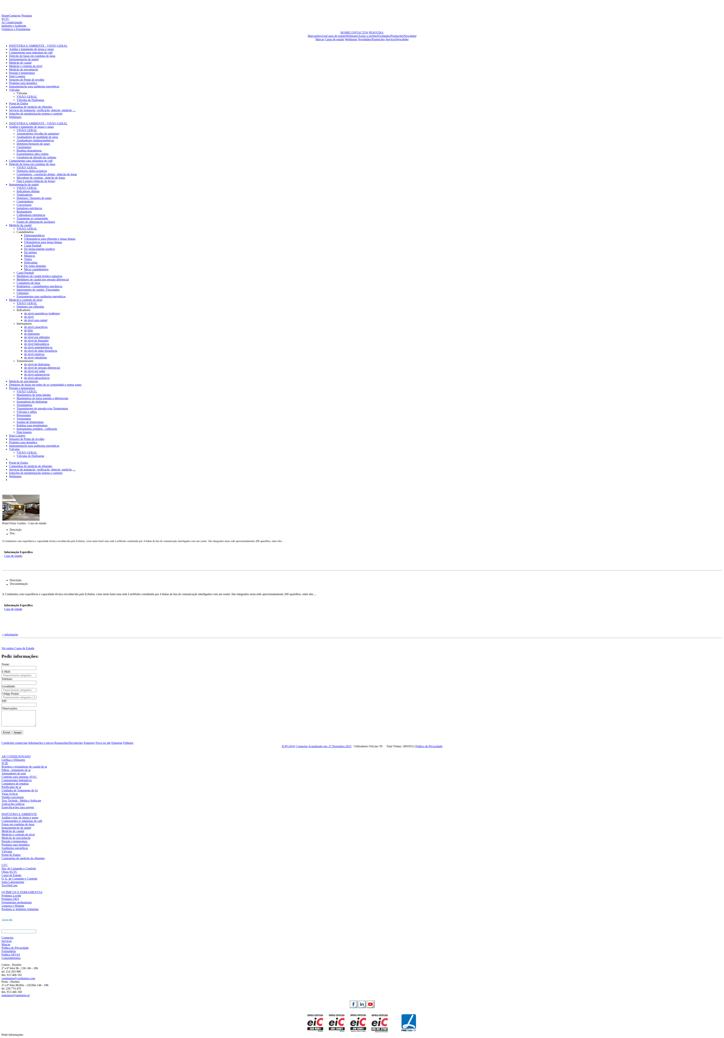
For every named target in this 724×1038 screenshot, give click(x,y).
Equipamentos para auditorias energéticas (41, 296)
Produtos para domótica (23, 83)
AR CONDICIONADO (16, 756)
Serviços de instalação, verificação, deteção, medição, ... (42, 110)
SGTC (5, 19)
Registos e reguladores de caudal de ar (24, 766)
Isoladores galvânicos (29, 208)
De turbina (30, 252)
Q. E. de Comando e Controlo (19, 878)
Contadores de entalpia (15, 783)
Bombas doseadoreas (29, 150)
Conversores (24, 204)
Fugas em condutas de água (18, 824)
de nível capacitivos (36, 327)
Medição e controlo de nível (25, 66)
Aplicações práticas (13, 804)
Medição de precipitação (23, 69)
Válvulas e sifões (27, 411)
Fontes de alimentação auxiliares (36, 221)
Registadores (24, 211)
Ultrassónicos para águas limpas (43, 242)
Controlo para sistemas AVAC (19, 776)
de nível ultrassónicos (37, 377)
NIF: (4, 701)
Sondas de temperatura (30, 422)
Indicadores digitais (28, 191)
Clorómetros (24, 147)
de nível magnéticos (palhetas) (42, 313)
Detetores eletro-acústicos (32, 170)
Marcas (312, 36)
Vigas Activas (10, 793)
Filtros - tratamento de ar (16, 770)
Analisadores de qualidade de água (37, 137)
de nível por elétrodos (37, 337)
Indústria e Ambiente (14, 25)
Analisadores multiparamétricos (35, 140)
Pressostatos (24, 415)
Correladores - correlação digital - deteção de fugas (47, 174)
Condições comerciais (15, 742)
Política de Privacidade (429, 746)
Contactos (15, 15)
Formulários (9, 951)
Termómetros (24, 405)
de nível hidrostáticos (36, 344)
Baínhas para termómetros (32, 425)
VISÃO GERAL (27, 96)
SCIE (5, 763)
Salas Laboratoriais (13, 882)
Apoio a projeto (367, 36)
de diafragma (32, 333)
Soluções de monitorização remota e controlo (35, 113)
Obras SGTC (9, 871)
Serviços (321, 36)
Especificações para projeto (18, 807)
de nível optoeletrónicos (38, 347)
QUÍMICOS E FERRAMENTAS (22, 892)
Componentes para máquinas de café (31, 52)
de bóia (28, 330)
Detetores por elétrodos (30, 306)
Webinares (352, 36)
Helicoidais (31, 262)
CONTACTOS (359, 32)
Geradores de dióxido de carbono (36, 157)
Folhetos (128, 742)
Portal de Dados (18, 103)
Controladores (25, 201)
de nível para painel (35, 320)
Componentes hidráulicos (17, 780)
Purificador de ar (11, 787)
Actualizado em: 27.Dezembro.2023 (329, 746)
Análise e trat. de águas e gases (20, 817)
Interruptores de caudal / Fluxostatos (38, 289)
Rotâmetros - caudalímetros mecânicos (39, 286)
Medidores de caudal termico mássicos (39, 276)
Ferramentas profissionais (17, 902)
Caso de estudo (13, 555)
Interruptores (24, 323)
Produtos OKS (10, 899)
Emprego (89, 742)
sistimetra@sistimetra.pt (16, 995)
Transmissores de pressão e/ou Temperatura (42, 408)
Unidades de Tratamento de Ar (20, 790)
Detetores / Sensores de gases (34, 198)
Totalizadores (24, 194)
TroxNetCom (9, 885)
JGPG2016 (288, 746)
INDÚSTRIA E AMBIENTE (19, 814)
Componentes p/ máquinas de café (22, 821)
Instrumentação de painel (24, 59)
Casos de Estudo (11, 875)
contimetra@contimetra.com (18, 978)
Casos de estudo (336, 36)
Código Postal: (10, 693)
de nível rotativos (34, 354)
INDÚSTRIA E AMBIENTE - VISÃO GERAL (38, 45)
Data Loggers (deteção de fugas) (36, 181)
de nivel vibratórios (35, 357)
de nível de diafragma (37, 364)
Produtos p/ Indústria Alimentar (20, 909)
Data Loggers (17, 76)
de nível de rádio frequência (40, 350)
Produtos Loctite (11, 895)
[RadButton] (353, 1004)
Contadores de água (28, 282)
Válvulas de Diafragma (30, 100)
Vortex (28, 259)
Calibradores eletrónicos (31, 215)
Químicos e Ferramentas (16, 29)
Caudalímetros (25, 232)
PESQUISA (376, 32)
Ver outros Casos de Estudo (18, 648)
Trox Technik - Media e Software (21, 800)
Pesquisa (26, 15)
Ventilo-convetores (13, 797)
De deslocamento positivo (39, 249)
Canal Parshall (32, 245)
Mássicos (29, 255)
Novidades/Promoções (390, 36)
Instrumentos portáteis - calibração (37, 428)
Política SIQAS (11, 954)
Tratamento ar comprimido (32, 218)
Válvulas (14, 89)
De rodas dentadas (35, 266)
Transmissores (25, 361)
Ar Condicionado (12, 22)
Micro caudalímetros (36, 269)
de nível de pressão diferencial (42, 367)
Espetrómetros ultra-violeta (32, 154)
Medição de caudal (20, 62)
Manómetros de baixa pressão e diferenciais (42, 398)
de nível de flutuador (36, 340)
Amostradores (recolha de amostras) (38, 133)
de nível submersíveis (37, 374)
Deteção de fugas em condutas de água (32, 55)
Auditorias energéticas (15, 848)
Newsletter (410, 36)
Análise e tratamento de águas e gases (31, 49)
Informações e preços (41, 742)
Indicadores (23, 310)
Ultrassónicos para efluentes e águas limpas (49, 238)
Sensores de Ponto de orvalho (26, 79)
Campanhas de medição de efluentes (30, 106)
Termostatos (24, 418)
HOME (345, 32)
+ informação (10, 634)
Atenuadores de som (14, 773)
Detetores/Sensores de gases (33, 143)
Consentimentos (11, 958)
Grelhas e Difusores (13, 759)
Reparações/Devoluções (68, 742)
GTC (5, 865)
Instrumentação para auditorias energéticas (34, 86)
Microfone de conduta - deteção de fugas (41, 177)
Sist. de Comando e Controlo (19, 868)
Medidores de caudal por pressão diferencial (43, 279)
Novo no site (103, 742)
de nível (29, 316)
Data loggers (24, 432)
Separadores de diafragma (32, 401)
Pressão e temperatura (22, 72)
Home (5, 15)
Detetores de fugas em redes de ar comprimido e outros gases (45, 384)
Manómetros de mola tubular (34, 394)
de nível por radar (34, 371)
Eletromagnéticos (34, 235)
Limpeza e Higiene (13, 905)
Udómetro (23, 293)
